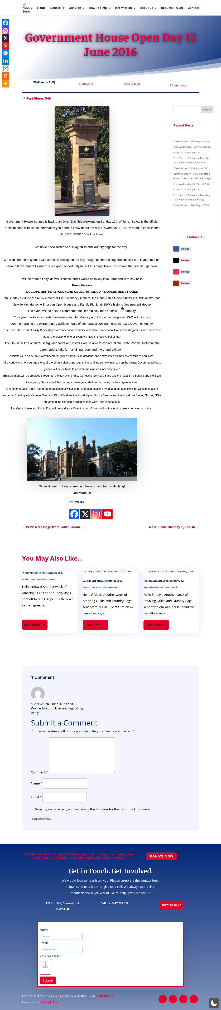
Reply (35, 713)
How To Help (98, 8)
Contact (193, 8)
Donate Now (161, 856)
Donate (55, 8)
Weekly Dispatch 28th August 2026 (191, 141)
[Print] (5, 76)
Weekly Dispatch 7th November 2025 (42, 572)
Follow (185, 248)
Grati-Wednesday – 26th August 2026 (192, 146)
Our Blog (75, 8)
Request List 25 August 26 (186, 152)
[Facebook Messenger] (5, 53)
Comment (39, 772)
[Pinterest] (5, 46)
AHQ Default (132, 84)
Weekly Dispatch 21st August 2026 (190, 168)
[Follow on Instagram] (176, 271)
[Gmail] (5, 68)
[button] (214, 1003)
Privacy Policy (49, 1002)
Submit (48, 980)
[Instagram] (74, 514)
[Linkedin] (5, 61)
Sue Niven (38, 704)
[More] (5, 83)
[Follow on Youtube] (176, 283)
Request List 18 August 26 (186, 189)
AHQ (52, 82)
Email (36, 797)
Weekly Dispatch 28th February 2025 (164, 580)
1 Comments (178, 85)
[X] (5, 38)
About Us (146, 8)
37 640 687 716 (104, 996)
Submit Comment (41, 818)
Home (41, 8)
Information (123, 8)
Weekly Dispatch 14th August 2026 (191, 205)
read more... (33, 624)
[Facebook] (5, 23)
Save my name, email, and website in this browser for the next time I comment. (93, 809)
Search (207, 109)
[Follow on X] (176, 260)
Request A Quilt (172, 8)
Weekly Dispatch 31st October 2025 (102, 580)
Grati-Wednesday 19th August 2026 (191, 183)
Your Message (50, 956)
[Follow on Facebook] (176, 249)
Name (36, 783)
